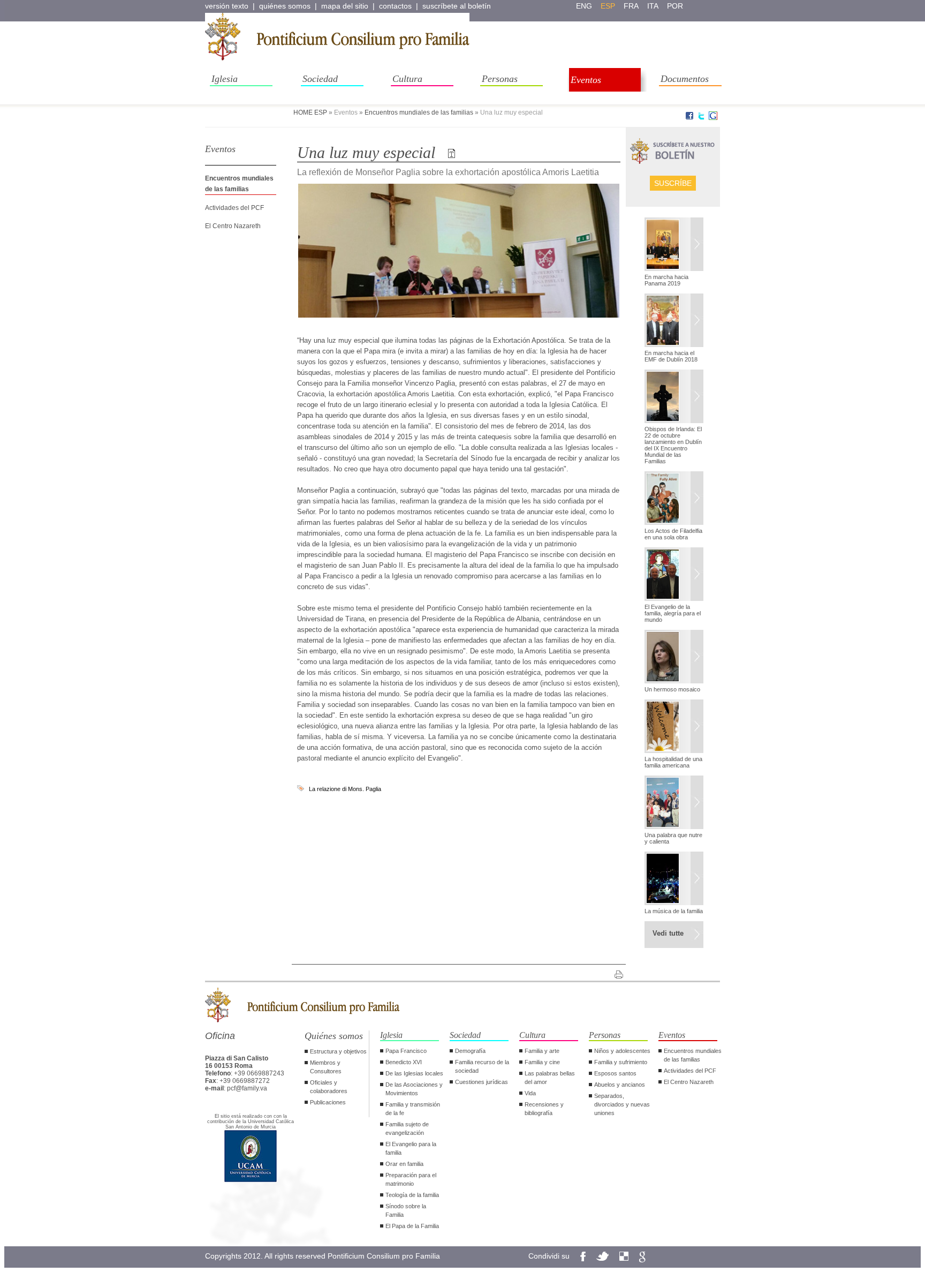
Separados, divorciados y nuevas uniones (622, 1104)
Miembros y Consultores (326, 1066)
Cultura (407, 78)
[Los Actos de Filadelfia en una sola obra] (674, 499)
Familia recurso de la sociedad (482, 1066)
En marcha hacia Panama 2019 (666, 280)
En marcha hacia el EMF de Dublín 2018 (671, 356)
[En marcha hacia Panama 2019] (674, 245)
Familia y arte (542, 1051)
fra (631, 6)
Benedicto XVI (403, 1062)
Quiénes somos (334, 1035)
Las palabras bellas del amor (550, 1077)
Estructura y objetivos (338, 1051)
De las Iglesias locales (414, 1073)
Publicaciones (328, 1102)
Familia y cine (542, 1062)
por (675, 6)
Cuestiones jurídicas (481, 1082)
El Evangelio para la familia (410, 1148)
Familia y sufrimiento (620, 1062)
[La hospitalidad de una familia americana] (674, 727)
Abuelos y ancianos (619, 1084)
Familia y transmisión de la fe (412, 1108)
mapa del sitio (344, 6)
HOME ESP (310, 112)
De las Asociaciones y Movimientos (414, 1088)
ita (652, 6)
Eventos (586, 79)
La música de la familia (674, 911)
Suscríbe (673, 183)
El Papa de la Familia (412, 1226)
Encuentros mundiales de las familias (419, 112)
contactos (395, 6)
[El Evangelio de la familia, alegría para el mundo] (674, 575)
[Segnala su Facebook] (689, 118)
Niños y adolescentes (622, 1051)
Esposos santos (615, 1073)
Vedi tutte (668, 933)
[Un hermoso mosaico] (674, 658)
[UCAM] (250, 1181)
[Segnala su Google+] (713, 118)
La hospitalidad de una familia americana (673, 762)
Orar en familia (404, 1164)
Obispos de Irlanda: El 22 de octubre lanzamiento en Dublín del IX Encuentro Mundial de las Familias (673, 445)
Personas (500, 78)
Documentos (685, 78)
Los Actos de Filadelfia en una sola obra (673, 534)
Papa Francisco (406, 1051)
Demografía (470, 1051)
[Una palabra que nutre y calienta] (674, 803)
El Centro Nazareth (233, 226)
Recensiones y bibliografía (544, 1108)
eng (584, 6)
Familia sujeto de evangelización (407, 1128)
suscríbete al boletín (456, 6)
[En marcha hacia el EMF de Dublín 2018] (674, 321)
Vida (530, 1093)
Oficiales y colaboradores (328, 1086)
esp (608, 6)
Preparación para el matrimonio (410, 1179)
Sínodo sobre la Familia (405, 1210)
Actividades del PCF (234, 208)
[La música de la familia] (674, 879)
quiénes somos (284, 6)
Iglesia (224, 78)
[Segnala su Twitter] (701, 118)
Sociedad (320, 78)
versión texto (226, 6)
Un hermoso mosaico (672, 689)
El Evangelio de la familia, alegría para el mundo (673, 613)
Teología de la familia (412, 1195)
